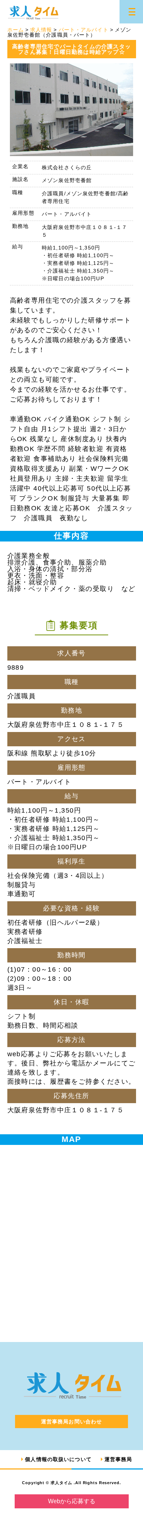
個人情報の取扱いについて (58, 1459)
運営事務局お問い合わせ (71, 1421)
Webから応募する (71, 1501)
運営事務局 (118, 1459)
